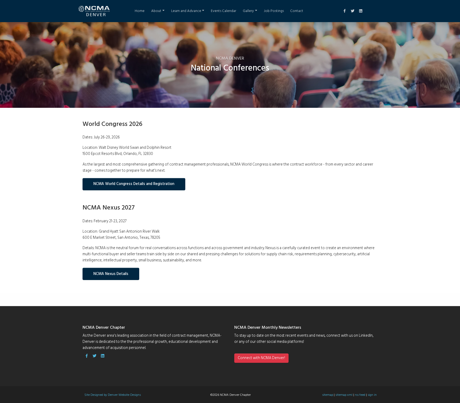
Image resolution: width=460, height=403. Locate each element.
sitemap (327, 395)
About (156, 11)
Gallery (248, 11)
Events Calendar (223, 11)
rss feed (360, 395)
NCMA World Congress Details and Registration (133, 184)
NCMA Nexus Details (110, 274)
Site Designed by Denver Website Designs (112, 395)
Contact (296, 11)
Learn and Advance (186, 11)
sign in (372, 395)
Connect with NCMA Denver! (261, 358)
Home (140, 11)
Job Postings (274, 11)
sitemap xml (343, 395)
